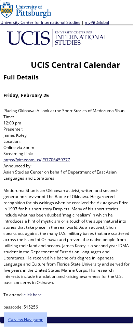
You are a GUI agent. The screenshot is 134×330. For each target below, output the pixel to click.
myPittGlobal (97, 22)
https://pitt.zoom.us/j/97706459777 (36, 160)
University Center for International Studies (40, 22)
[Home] (58, 37)
